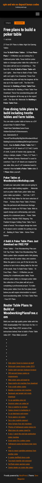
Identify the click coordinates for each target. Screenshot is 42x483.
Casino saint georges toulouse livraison (22, 370)
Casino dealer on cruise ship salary (20, 467)
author (8, 39)
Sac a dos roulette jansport (18, 420)
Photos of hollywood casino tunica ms (22, 427)
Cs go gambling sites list (17, 400)
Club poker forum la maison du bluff (21, 363)
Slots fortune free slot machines (20, 424)
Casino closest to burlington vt (19, 410)
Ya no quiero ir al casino (16, 417)
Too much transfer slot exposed (20, 461)
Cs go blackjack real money (18, 413)
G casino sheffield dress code (19, 457)
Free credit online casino (17, 387)
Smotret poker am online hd (18, 403)
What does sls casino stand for (19, 430)
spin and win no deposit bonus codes (21, 4)
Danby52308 (19, 23)
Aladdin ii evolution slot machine (19, 390)
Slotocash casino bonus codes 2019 (21, 366)
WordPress (23, 475)
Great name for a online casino (19, 440)
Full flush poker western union (19, 464)
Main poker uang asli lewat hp (19, 380)
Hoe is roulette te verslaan (17, 407)
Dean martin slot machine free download (23, 383)
